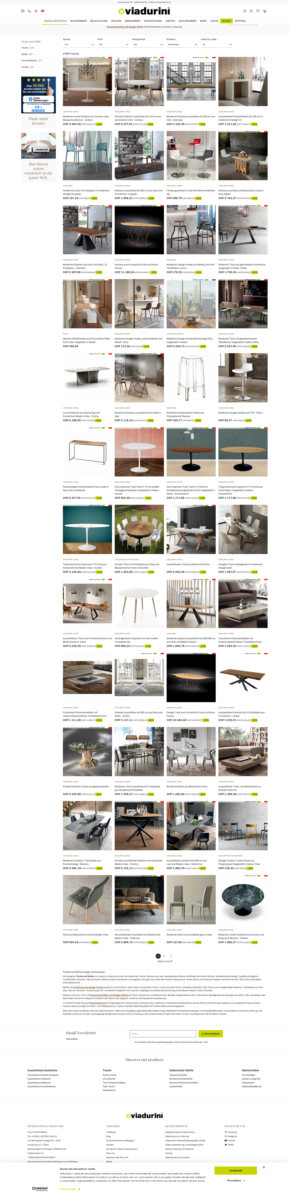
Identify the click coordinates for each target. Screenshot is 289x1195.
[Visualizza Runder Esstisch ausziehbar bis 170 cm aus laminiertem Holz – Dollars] (156, 64)
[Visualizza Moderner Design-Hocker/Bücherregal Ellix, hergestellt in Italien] (208, 287)
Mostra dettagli (68, 1189)
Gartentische (109, 1090)
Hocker (27, 67)
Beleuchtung (98, 21)
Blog (108, 1136)
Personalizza (234, 1180)
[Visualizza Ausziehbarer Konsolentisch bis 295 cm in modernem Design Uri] (260, 64)
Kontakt (109, 1145)
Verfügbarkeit (138, 39)
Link (205, 1042)
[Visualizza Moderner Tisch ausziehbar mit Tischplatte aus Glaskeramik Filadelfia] (156, 734)
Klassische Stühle (178, 1075)
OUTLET (226, 21)
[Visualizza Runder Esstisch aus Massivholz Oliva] (208, 734)
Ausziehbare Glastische (39, 1082)
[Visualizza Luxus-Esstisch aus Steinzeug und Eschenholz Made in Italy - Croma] (104, 361)
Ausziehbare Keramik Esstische (43, 1075)
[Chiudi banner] (264, 1167)
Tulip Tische (108, 1086)
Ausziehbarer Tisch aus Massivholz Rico (188, 564)
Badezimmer (132, 21)
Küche (214, 21)
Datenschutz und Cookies (177, 1157)
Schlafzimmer (188, 21)
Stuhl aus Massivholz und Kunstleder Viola (85, 934)
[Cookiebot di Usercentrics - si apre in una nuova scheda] (40, 1189)
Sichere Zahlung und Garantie (179, 1149)
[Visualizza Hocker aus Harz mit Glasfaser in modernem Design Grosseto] (104, 138)
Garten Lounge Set (251, 1079)
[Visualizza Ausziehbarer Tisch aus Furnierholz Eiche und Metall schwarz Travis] (104, 586)
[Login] (251, 10)
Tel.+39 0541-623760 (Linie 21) (42, 1136)
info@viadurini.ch (36, 1153)
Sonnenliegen (248, 1075)
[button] (79, 45)
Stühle (27, 54)
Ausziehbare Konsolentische (42, 1086)
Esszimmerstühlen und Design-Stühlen (109, 995)
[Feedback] (36, 10)
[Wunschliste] (104, 72)
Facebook (232, 1132)
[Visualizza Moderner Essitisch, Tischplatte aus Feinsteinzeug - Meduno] (104, 809)
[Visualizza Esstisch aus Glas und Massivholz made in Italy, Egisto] (260, 138)
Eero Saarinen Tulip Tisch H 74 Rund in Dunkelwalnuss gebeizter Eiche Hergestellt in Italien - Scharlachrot (191, 490)
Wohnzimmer (78, 21)
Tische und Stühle (55, 21)
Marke (109, 1162)
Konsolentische (31, 60)
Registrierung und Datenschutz (180, 1132)
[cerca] (244, 10)
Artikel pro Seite (208, 39)
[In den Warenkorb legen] (104, 213)
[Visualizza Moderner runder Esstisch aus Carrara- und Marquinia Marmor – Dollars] (260, 883)
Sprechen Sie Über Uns (117, 1157)
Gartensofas (248, 1082)
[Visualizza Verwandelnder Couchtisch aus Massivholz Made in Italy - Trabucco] (156, 883)
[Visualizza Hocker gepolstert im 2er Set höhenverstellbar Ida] (208, 138)
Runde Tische (109, 1075)
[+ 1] (171, 956)
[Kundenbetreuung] (29, 10)
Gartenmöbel (250, 1070)
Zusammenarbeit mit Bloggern (120, 1140)
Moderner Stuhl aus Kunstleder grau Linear (189, 934)
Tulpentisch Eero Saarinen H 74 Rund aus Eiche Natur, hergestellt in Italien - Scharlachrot (240, 490)
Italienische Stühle (181, 1070)
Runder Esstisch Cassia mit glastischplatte (86, 786)
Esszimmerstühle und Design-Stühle (125, 27)
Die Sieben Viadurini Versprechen (122, 1149)
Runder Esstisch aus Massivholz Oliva (187, 786)
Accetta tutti (235, 1170)
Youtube (231, 1140)
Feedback (111, 1132)
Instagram (232, 1136)
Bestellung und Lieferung (177, 1136)
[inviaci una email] (22, 10)
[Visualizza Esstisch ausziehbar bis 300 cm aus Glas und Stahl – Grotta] (156, 660)
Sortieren (171, 39)
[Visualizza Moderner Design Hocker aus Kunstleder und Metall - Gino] (156, 287)
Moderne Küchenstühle (180, 1079)
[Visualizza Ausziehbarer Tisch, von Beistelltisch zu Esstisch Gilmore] (260, 734)
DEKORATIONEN (153, 21)
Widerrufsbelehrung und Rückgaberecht (184, 1145)
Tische (27, 48)
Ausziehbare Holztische (39, 1079)
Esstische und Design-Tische (88, 987)
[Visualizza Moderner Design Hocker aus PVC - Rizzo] (260, 361)
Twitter (230, 1145)
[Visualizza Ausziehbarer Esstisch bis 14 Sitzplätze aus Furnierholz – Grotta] (260, 660)
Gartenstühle (175, 1086)
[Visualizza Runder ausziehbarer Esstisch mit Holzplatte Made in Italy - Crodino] (156, 809)
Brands (66, 39)
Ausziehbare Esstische (42, 1070)
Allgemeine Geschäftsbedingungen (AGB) (185, 1140)
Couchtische (109, 1079)
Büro (203, 21)
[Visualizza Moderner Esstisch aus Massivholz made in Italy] (156, 361)
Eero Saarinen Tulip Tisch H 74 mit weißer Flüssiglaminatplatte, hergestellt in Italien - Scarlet (137, 490)
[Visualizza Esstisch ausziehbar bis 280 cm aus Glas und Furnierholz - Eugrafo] (156, 138)
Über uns (110, 1153)
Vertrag (240, 21)
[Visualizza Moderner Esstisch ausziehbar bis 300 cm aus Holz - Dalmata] (208, 64)
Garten (170, 21)
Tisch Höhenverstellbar (114, 1082)
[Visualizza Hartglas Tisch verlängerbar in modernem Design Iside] (260, 512)
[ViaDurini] (144, 10)
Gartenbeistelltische (251, 1086)
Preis (100, 39)
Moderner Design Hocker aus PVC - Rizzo (240, 412)
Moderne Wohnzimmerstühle (183, 1082)
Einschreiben (212, 1033)
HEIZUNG (116, 21)
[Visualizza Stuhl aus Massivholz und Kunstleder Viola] (104, 883)
